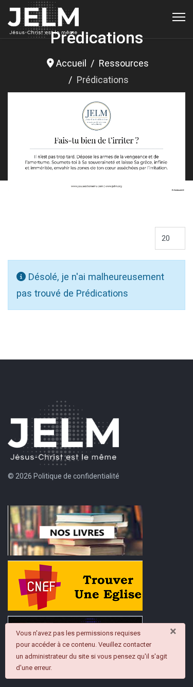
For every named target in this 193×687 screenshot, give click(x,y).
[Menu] (178, 17)
